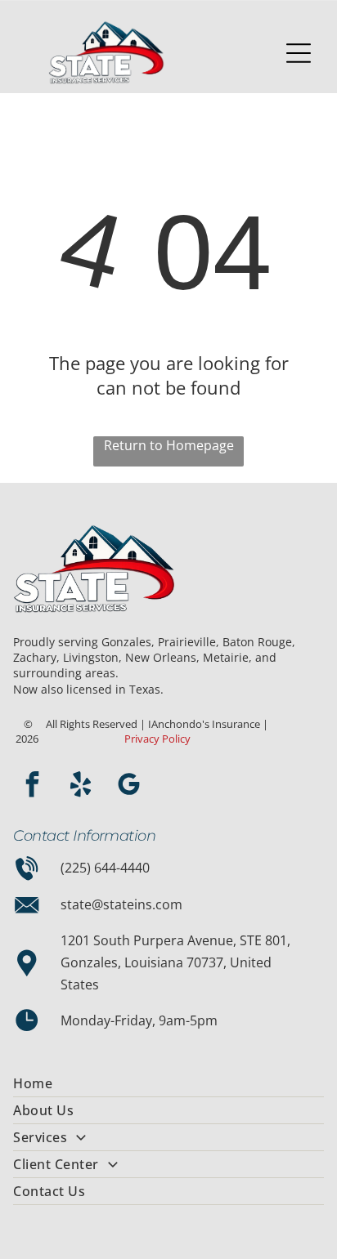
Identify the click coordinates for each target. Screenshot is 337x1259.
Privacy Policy (157, 738)
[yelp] (80, 786)
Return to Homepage (169, 445)
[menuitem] (168, 1083)
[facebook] (32, 786)
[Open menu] (298, 53)
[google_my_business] (128, 786)
